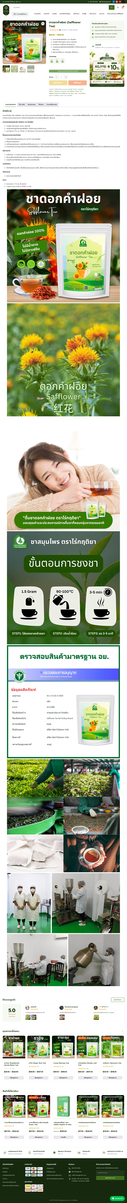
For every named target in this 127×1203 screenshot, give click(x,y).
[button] (43, 23)
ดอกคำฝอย (56, 95)
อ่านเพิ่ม (63, 1137)
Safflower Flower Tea (76, 91)
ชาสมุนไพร (37, 14)
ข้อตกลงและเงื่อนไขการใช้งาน (11, 1186)
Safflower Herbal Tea (55, 93)
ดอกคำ (51, 95)
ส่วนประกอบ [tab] (32, 104)
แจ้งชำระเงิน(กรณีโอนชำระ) (54, 1175)
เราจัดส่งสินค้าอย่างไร (9, 1175)
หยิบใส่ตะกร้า (58, 83)
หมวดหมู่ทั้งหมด (21, 14)
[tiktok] (123, 1)
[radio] (51, 61)
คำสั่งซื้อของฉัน (51, 1172)
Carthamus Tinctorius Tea (61, 91)
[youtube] (120, 1)
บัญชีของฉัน (50, 1168)
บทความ (101, 14)
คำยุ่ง (76, 93)
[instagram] (117, 1)
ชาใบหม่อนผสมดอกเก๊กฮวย (87, 1122)
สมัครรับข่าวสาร (110, 1178)
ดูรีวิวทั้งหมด (118, 1000)
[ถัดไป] (122, 1031)
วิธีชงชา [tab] (41, 104)
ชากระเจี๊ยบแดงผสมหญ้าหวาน (13, 1122)
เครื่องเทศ (76, 14)
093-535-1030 (94, 2)
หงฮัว (61, 95)
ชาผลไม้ (54, 14)
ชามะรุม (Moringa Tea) (61, 1063)
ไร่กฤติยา (70, 95)
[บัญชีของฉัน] (118, 7)
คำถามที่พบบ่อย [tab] (52, 104)
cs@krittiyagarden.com (79, 1175)
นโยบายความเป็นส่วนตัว (9, 1182)
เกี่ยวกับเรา (92, 14)
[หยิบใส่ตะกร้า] (22, 1057)
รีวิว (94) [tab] (22, 104)
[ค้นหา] (112, 7)
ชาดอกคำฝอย (81, 93)
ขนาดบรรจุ (52, 56)
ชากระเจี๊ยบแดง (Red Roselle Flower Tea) (38, 1123)
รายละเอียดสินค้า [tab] (10, 104)
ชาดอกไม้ (46, 14)
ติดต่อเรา (5, 1172)
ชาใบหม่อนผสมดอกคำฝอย (111, 1122)
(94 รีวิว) (64, 30)
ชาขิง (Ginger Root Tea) (37, 1063)
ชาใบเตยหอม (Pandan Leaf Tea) (87, 1064)
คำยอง (72, 93)
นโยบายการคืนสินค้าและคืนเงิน (55, 1179)
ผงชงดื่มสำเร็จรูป (65, 14)
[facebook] (113, 1)
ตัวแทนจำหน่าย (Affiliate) (115, 14)
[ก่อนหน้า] (118, 1031)
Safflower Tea (66, 93)
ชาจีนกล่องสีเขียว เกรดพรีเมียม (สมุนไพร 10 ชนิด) (62, 1123)
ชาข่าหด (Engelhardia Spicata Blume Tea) (11, 1064)
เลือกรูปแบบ (14, 1078)
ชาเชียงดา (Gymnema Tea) (112, 1063)
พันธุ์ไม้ (84, 14)
